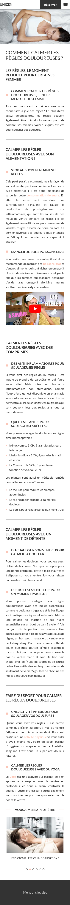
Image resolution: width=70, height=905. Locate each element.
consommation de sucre (43, 195)
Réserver (50, 4)
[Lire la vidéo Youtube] (35, 308)
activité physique (35, 737)
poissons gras (52, 263)
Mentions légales (35, 892)
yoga (13, 776)
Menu (65, 4)
